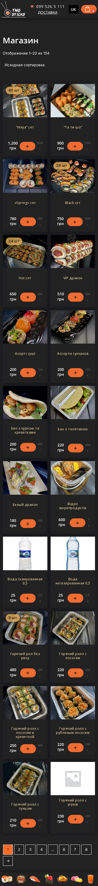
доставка (47, 12)
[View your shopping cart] (88, 9)
